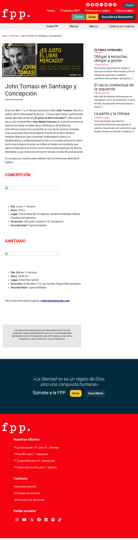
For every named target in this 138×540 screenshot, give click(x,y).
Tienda (78, 17)
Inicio (5, 35)
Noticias (14, 35)
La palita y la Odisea (115, 122)
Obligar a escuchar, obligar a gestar (115, 67)
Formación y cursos (97, 10)
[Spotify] (88, 4)
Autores (93, 26)
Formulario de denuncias (30, 499)
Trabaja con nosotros (28, 493)
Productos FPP (70, 10)
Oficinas (73, 26)
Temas (50, 10)
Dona (92, 17)
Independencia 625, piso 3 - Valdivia (37, 467)
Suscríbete (95, 393)
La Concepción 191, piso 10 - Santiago (38, 447)
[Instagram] (110, 4)
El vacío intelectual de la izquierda (115, 96)
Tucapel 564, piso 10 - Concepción (36, 460)
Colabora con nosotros (121, 26)
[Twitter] (101, 4)
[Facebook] (97, 4)
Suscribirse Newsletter (117, 17)
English (130, 5)
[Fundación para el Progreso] (16, 13)
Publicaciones (124, 10)
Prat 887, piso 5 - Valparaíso (32, 454)
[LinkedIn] (92, 4)
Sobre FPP (52, 26)
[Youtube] (106, 4)
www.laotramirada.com (55, 300)
